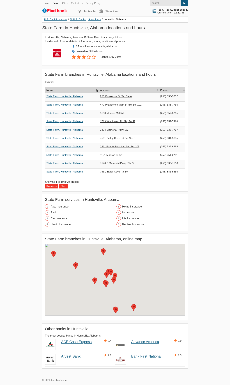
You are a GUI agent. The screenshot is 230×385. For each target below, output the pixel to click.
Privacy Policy (93, 3)
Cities (65, 3)
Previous (51, 186)
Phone (163, 90)
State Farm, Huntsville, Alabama (64, 96)
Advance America (145, 342)
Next (63, 186)
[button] (115, 276)
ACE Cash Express (76, 342)
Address (104, 90)
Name (49, 90)
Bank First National (146, 356)
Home (47, 3)
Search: (49, 81)
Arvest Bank (70, 356)
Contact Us (77, 3)
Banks (56, 3)
